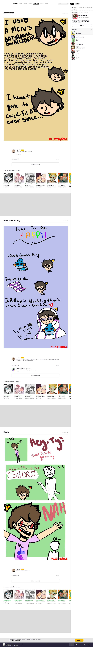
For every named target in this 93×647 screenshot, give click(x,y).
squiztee (18, 150)
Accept (79, 640)
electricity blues (20, 368)
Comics (25, 3)
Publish (77, 3)
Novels (30, 3)
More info (11, 640)
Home (20, 3)
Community (36, 3)
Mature (41, 3)
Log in (72, 3)
